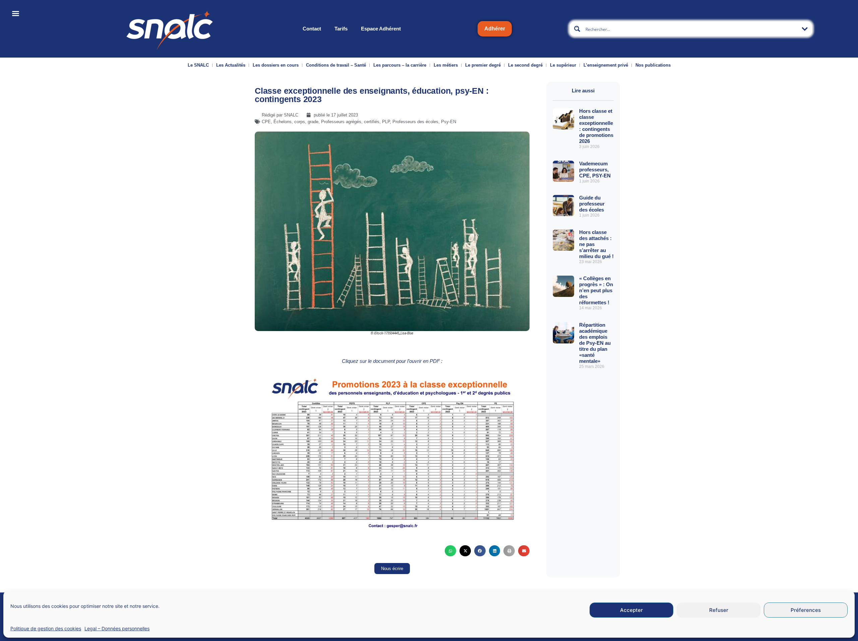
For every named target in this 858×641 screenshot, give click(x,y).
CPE (266, 121)
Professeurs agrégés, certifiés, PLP (355, 121)
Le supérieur (563, 65)
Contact (312, 28)
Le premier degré (483, 65)
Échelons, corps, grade (295, 121)
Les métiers (446, 65)
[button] (450, 551)
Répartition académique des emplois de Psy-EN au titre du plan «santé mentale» (595, 343)
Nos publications (653, 65)
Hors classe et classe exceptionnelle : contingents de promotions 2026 (596, 126)
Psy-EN (448, 121)
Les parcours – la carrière (399, 65)
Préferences (806, 610)
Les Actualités (230, 65)
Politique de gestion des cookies (45, 628)
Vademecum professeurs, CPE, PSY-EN (595, 169)
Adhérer (494, 28)
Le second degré (525, 65)
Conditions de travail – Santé (336, 65)
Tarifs (341, 28)
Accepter (631, 610)
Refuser (718, 610)
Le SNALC (198, 65)
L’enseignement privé (606, 65)
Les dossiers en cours (276, 65)
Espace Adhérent (381, 28)
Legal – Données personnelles (116, 628)
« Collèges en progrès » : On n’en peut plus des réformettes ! (596, 290)
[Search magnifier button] (577, 28)
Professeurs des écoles (415, 121)
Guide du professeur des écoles (592, 204)
